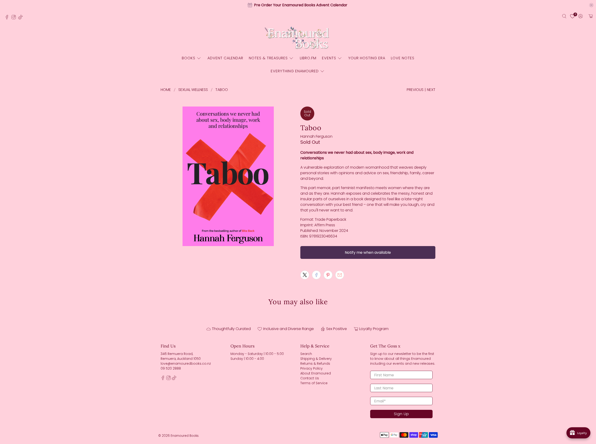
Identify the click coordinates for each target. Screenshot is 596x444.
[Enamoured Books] (298, 38)
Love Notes (402, 58)
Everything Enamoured (295, 71)
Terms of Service (314, 383)
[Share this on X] (304, 274)
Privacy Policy (311, 368)
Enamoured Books (185, 436)
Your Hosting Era (366, 58)
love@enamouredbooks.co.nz (186, 363)
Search (306, 353)
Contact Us (309, 378)
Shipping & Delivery (316, 358)
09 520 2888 (171, 368)
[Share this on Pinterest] (328, 274)
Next (431, 89)
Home (166, 90)
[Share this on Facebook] (316, 274)
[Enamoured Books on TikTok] (21, 18)
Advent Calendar (225, 58)
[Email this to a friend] (339, 274)
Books (188, 58)
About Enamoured (315, 373)
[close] (591, 5)
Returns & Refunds (315, 363)
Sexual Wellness (193, 90)
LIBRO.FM (308, 58)
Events (329, 58)
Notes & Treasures (268, 58)
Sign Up (401, 414)
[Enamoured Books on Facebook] (8, 18)
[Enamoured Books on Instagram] (14, 18)
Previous (415, 89)
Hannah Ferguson (316, 136)
